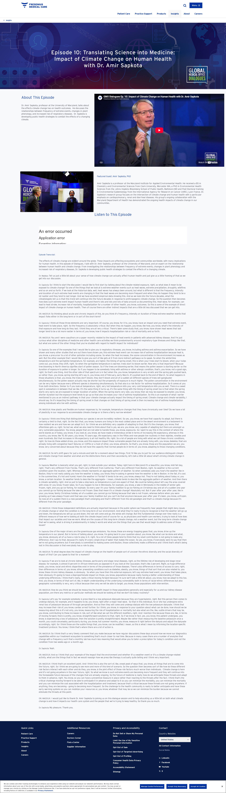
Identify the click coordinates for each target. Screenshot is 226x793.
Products (161, 13)
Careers (198, 13)
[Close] (222, 786)
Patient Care (123, 13)
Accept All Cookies (198, 786)
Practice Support (143, 13)
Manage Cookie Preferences (152, 786)
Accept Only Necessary (177, 786)
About (187, 13)
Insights (175, 13)
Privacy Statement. (45, 790)
